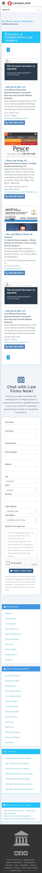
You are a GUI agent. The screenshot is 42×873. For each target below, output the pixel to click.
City (6, 476)
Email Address (10, 443)
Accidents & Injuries (12, 675)
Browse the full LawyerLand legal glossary (19, 819)
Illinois (9, 21)
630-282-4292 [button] (16, 122)
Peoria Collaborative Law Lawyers (17, 779)
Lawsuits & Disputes (12, 737)
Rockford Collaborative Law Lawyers (18, 784)
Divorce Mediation (12, 639)
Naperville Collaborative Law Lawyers (19, 774)
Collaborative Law (11, 629)
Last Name (9, 431)
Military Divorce (11, 655)
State (7, 485)
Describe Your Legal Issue (15, 526)
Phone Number (11, 452)
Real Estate (9, 742)
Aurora (17, 21)
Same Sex (8, 660)
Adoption (8, 613)
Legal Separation (9, 813)
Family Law (27, 21)
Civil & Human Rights (13, 696)
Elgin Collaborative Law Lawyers (17, 763)
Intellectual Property (12, 732)
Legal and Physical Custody (13, 811)
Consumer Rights (11, 701)
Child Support (10, 624)
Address (8, 464)
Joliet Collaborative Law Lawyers (17, 768)
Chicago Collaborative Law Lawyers (18, 758)
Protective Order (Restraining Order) (17, 816)
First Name (9, 422)
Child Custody (10, 618)
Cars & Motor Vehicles (13, 691)
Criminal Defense (11, 706)
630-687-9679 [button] (16, 196)
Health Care (9, 727)
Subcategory (10, 515)
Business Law (10, 686)
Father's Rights (10, 649)
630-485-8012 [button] (16, 272)
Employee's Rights (12, 711)
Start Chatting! (22, 570)
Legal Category (10, 506)
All (3, 21)
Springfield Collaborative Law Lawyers (19, 789)
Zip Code (8, 494)
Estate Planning (11, 717)
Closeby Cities (11, 751)
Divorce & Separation (13, 634)
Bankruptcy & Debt (12, 681)
